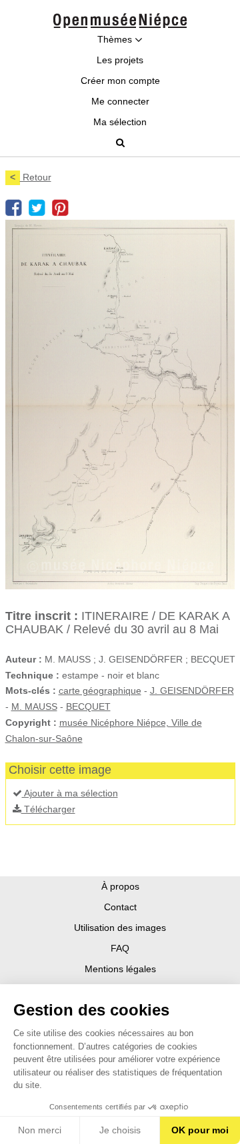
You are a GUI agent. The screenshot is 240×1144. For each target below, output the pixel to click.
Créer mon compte (120, 80)
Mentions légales (120, 969)
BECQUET (88, 706)
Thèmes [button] (116, 39)
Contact (120, 907)
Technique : (32, 675)
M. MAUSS (34, 706)
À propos (120, 886)
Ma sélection (120, 122)
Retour (30, 177)
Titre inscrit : (41, 616)
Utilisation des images (120, 927)
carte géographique (100, 690)
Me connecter (120, 101)
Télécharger (48, 809)
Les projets (120, 60)
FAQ (120, 948)
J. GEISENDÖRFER (192, 690)
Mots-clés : (30, 690)
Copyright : (31, 722)
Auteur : (23, 659)
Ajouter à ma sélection (70, 793)
